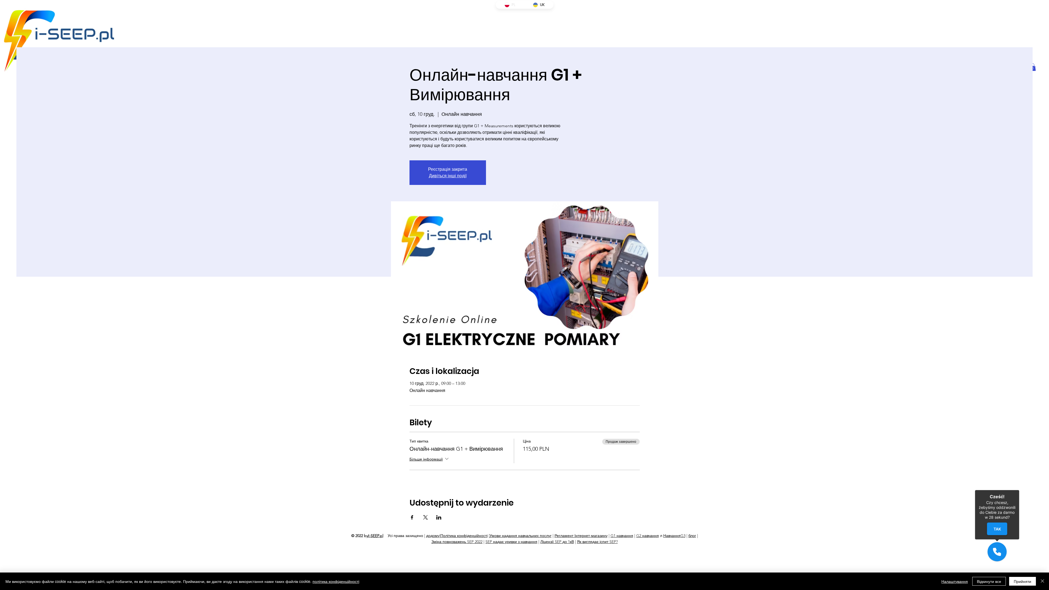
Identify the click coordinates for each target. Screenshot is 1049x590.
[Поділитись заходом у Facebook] (412, 517)
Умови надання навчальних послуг (521, 535)
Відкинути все (989, 581)
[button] (997, 551)
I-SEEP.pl (375, 535)
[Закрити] (1042, 581)
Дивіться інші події (448, 175)
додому (433, 535)
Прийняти (1022, 581)
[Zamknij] (1019, 490)
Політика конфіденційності (464, 535)
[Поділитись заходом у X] (425, 517)
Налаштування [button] (954, 581)
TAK (997, 529)
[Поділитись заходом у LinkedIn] (438, 517)
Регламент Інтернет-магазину (581, 535)
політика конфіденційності (336, 581)
